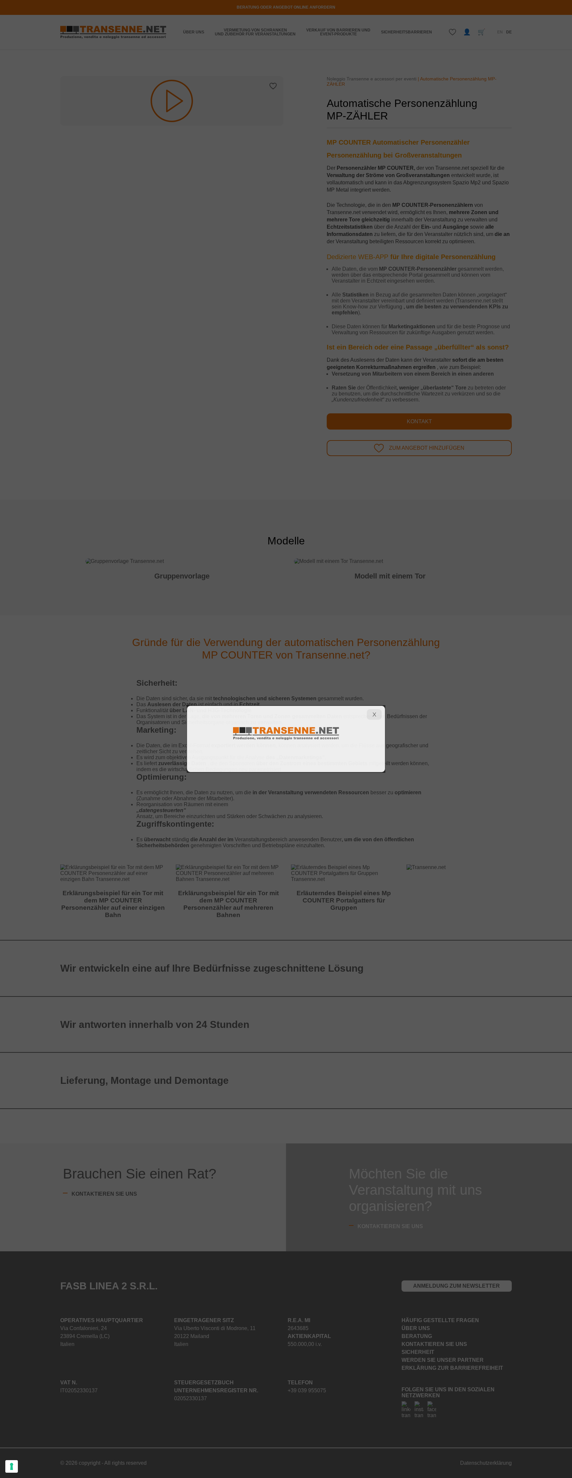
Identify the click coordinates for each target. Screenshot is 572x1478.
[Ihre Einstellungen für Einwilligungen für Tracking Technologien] (11, 1466)
